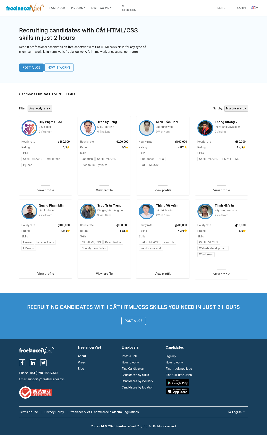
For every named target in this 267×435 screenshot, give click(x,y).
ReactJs (169, 242)
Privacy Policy (54, 412)
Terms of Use (28, 412)
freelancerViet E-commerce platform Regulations (104, 412)
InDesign (28, 248)
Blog (81, 369)
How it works (131, 362)
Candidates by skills (135, 375)
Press (82, 362)
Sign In (241, 7)
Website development (213, 248)
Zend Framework (151, 248)
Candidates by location (137, 387)
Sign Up (222, 7)
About (82, 356)
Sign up (171, 356)
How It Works (99, 7)
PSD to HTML (230, 158)
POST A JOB (31, 67)
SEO (161, 158)
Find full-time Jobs (179, 375)
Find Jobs (76, 7)
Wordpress (53, 158)
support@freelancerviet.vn (46, 379)
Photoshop (147, 158)
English (236, 412)
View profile (45, 190)
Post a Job (57, 7)
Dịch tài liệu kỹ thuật (94, 164)
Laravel (27, 242)
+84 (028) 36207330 (43, 373)
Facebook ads (45, 242)
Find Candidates (133, 369)
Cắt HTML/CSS (32, 158)
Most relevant (235, 108)
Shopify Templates (94, 248)
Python (27, 164)
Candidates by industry (137, 381)
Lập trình (87, 158)
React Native (113, 242)
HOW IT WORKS (59, 67)
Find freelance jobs (179, 369)
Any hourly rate (38, 108)
